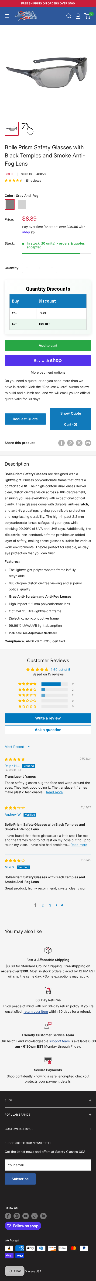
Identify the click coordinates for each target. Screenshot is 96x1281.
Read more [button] (54, 792)
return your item (36, 1011)
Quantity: (12, 268)
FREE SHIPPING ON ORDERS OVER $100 (48, 3)
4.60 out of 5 (60, 669)
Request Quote (25, 419)
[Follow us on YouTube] (25, 1216)
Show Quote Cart (70, 419)
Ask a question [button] (48, 729)
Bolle (9, 174)
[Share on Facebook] (61, 442)
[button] (27, 684)
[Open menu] (7, 16)
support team (59, 1041)
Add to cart (48, 345)
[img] (15, 759)
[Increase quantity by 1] (52, 268)
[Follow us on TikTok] (34, 1216)
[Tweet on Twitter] (79, 442)
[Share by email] (88, 442)
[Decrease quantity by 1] (27, 268)
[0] (87, 16)
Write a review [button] (48, 718)
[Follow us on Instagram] (17, 1216)
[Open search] (69, 16)
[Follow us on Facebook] (8, 1216)
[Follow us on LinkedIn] (43, 1216)
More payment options (48, 372)
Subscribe (20, 1179)
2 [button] (43, 905)
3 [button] (50, 905)
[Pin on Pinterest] (70, 442)
